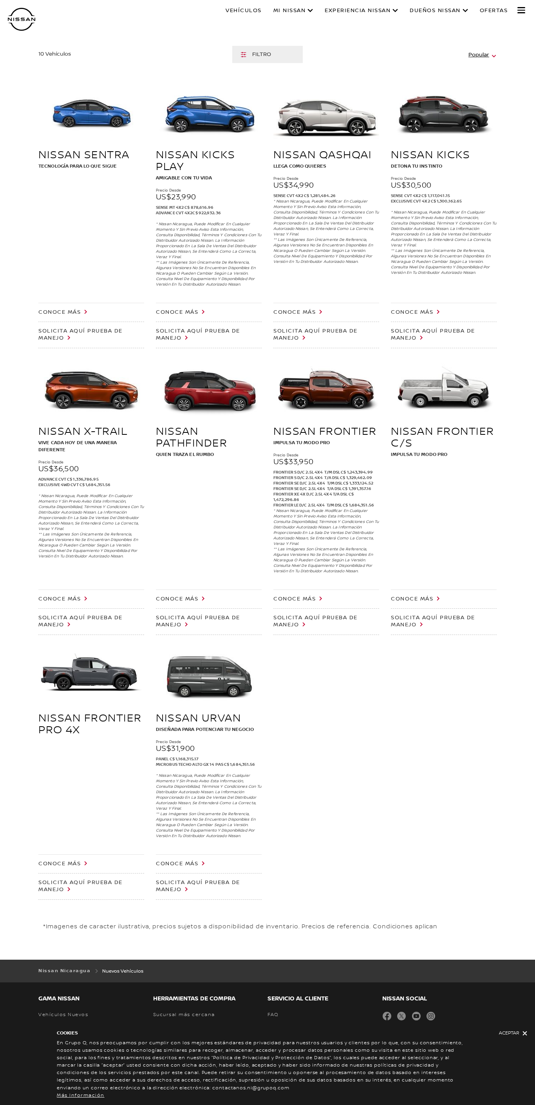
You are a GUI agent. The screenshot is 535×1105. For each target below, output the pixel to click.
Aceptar (509, 1033)
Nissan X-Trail (82, 432)
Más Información (81, 1095)
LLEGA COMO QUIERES (299, 166)
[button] (521, 10)
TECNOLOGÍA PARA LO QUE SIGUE (77, 166)
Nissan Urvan (198, 718)
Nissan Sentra (84, 155)
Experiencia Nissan (357, 10)
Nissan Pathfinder (191, 437)
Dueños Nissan (435, 10)
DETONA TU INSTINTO (416, 166)
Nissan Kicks (430, 155)
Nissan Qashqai (322, 155)
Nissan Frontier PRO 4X (90, 724)
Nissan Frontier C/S (442, 437)
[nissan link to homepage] (21, 19)
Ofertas (494, 10)
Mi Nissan (289, 10)
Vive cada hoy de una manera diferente (77, 446)
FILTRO (261, 54)
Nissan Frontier (325, 432)
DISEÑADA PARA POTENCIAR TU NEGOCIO (205, 729)
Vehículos (244, 10)
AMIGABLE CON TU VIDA (184, 178)
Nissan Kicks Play (195, 161)
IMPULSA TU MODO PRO (301, 443)
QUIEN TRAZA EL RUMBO (185, 455)
